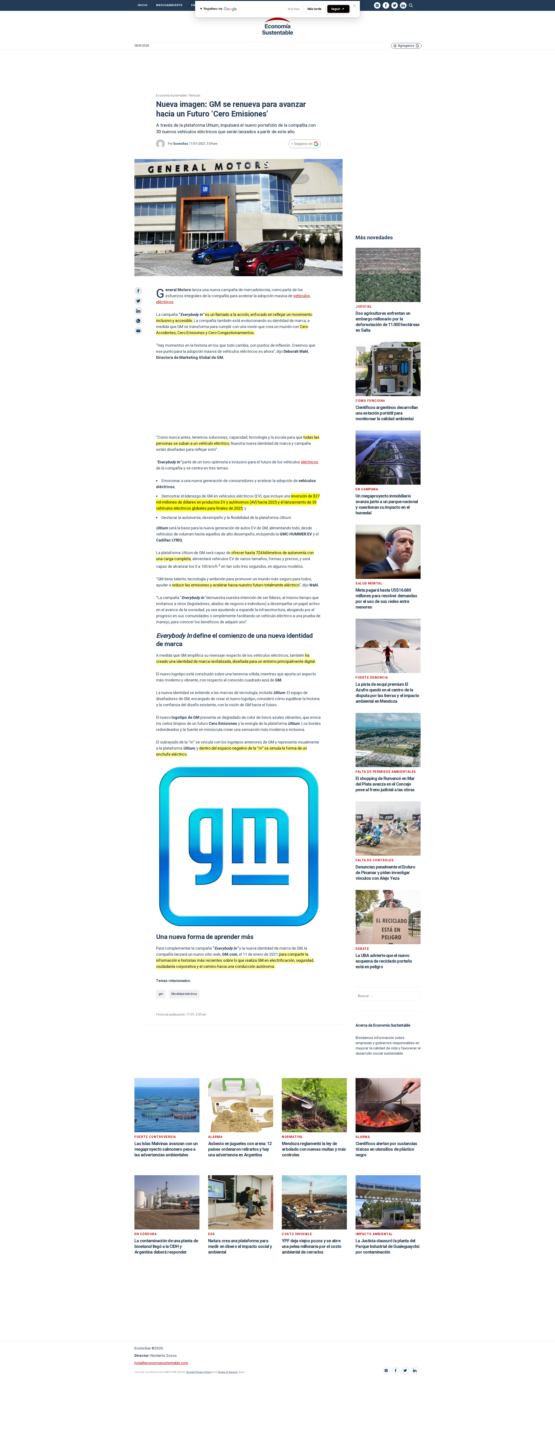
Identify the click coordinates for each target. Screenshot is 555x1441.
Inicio (142, 5)
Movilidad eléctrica (184, 994)
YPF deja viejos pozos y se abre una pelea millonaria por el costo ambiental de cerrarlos (311, 1246)
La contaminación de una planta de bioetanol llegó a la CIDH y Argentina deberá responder (166, 1246)
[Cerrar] (354, 6)
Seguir (337, 9)
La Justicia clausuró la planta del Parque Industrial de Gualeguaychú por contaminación (387, 1246)
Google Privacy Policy (199, 1372)
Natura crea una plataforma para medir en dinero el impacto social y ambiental (240, 1246)
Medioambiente (169, 5)
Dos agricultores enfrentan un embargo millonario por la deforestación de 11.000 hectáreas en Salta (388, 321)
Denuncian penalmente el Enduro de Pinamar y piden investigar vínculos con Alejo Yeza (385, 872)
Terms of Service (227, 1372)
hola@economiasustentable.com (161, 1363)
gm (161, 994)
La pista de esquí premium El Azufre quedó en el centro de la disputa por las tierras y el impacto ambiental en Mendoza (387, 692)
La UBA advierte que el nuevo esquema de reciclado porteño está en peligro (384, 961)
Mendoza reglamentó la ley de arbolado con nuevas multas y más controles (314, 1149)
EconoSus (180, 143)
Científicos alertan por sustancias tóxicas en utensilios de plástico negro (386, 1149)
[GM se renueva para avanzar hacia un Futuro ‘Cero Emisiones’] (277, 26)
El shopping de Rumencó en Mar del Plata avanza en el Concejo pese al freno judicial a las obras (385, 784)
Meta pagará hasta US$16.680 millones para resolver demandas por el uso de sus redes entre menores (386, 598)
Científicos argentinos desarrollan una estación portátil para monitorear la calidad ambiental (387, 413)
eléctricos (309, 462)
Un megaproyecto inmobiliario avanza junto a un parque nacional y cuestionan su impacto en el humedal (387, 504)
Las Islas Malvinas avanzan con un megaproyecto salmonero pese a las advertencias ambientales (166, 1149)
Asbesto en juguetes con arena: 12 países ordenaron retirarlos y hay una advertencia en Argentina (239, 1149)
